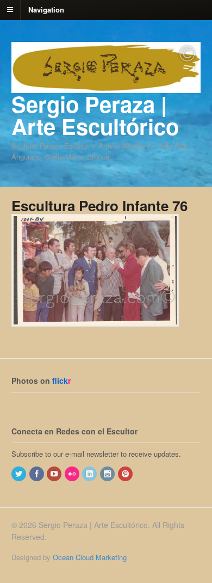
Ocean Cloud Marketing (90, 557)
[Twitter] (19, 473)
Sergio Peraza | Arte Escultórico (95, 115)
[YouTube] (55, 473)
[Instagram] (108, 473)
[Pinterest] (126, 473)
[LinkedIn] (90, 473)
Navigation (46, 9)
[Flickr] (73, 473)
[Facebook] (37, 473)
